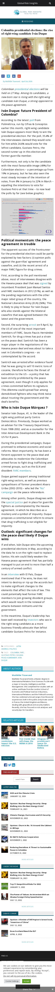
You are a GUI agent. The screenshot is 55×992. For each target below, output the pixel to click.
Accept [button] (26, 981)
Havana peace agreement (12, 656)
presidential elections (27, 89)
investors (33, 619)
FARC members (22, 470)
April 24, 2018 (26, 81)
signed (44, 283)
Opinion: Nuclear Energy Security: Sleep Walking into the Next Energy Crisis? (28, 804)
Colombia (14, 652)
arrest (32, 324)
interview (13, 574)
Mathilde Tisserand (22, 675)
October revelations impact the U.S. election (8, 742)
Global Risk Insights (27, 3)
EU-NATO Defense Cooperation (24, 837)
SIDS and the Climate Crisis (22, 793)
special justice (14, 502)
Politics (13, 649)
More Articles (27, 859)
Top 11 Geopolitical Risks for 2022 (25, 884)
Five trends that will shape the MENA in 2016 (27, 741)
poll (32, 120)
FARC (22, 652)
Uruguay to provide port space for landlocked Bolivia (43, 743)
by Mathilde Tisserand (11, 81)
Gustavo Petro (8, 655)
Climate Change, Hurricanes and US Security (30, 815)
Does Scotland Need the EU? (23, 931)
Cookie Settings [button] (12, 981)
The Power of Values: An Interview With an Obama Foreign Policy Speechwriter (29, 895)
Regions (28, 21)
